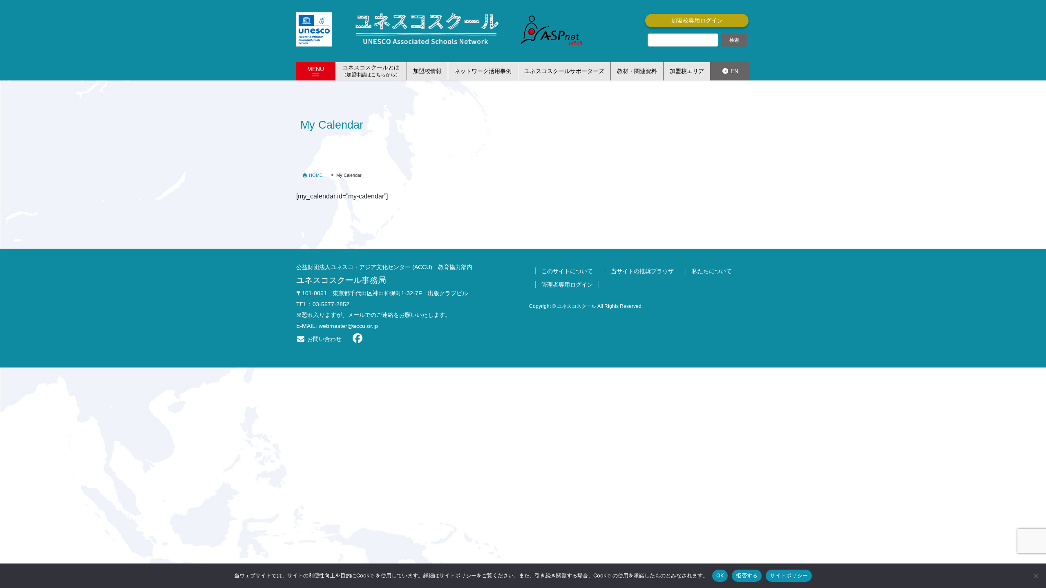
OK (720, 575)
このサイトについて (567, 271)
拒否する (747, 575)
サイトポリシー (789, 575)
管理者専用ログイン (567, 284)
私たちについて (712, 271)
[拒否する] (1036, 576)
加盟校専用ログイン (697, 20)
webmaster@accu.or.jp (348, 326)
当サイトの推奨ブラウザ (642, 271)
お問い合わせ (324, 339)
